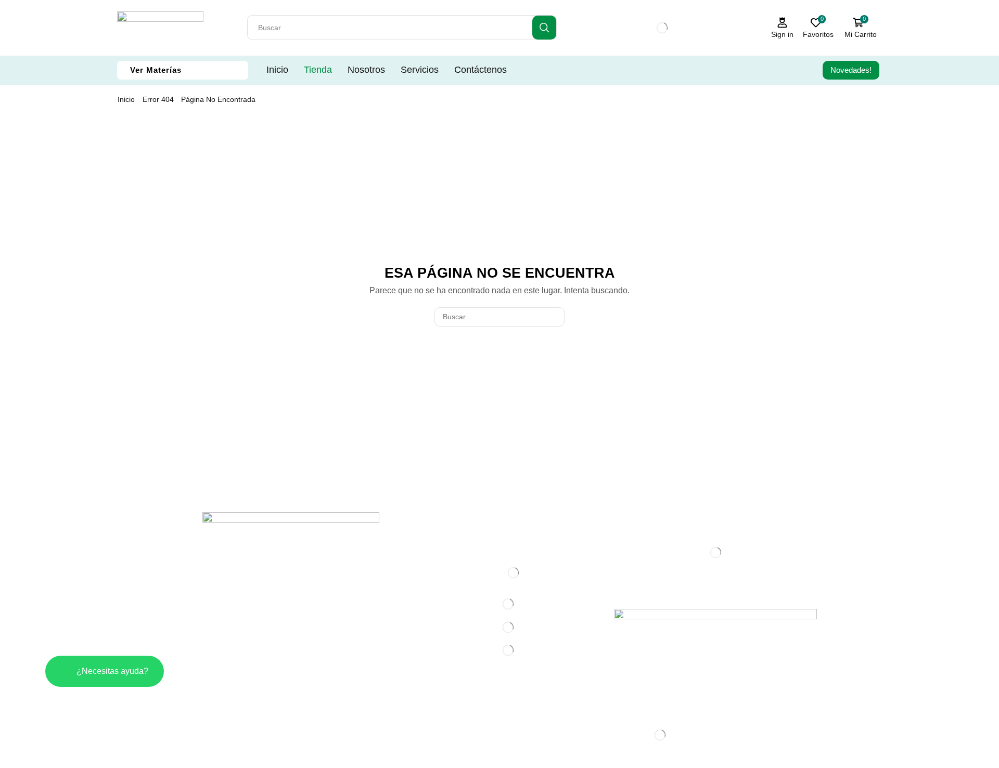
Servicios (420, 69)
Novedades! (851, 70)
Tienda (318, 69)
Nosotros (366, 69)
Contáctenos (480, 69)
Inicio (277, 69)
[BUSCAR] (555, 317)
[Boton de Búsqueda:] (544, 28)
